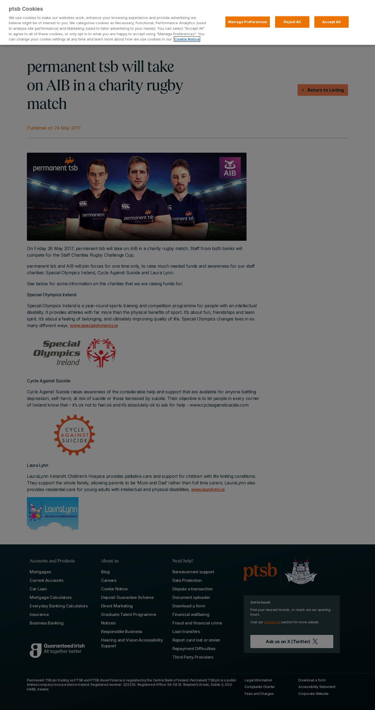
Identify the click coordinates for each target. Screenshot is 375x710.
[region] (187, 22)
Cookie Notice (187, 39)
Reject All (292, 22)
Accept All (331, 22)
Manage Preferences (247, 22)
